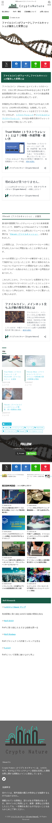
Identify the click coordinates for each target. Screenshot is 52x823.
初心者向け (5, 11)
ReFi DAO (9, 621)
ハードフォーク (17, 428)
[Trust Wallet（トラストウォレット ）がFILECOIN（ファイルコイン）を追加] (12, 361)
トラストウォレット (25, 115)
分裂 (6, 428)
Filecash (21, 431)
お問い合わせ (44, 11)
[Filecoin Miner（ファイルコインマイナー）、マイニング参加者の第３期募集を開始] (35, 361)
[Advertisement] (26, 688)
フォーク (29, 428)
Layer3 (7, 648)
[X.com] (20, 453)
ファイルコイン (10, 431)
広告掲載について (30, 11)
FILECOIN (39, 428)
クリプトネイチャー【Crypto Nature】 (25, 817)
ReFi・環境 (17, 11)
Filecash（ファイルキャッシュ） (24, 234)
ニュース (5, 17)
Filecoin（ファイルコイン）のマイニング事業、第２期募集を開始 (13, 407)
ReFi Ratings (10, 634)
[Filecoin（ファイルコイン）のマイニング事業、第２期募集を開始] (12, 394)
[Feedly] (31, 453)
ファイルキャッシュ (35, 431)
